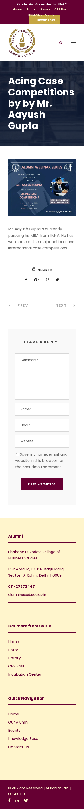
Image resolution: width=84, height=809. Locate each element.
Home (17, 9)
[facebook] (9, 800)
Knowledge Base (23, 738)
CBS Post (61, 9)
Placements (45, 19)
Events (14, 730)
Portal (31, 9)
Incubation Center (42, 14)
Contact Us (18, 747)
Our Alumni (18, 722)
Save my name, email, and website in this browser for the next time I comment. (41, 461)
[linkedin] (17, 800)
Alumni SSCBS (58, 787)
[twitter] (26, 800)
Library (45, 9)
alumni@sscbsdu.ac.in (27, 594)
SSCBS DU (16, 793)
